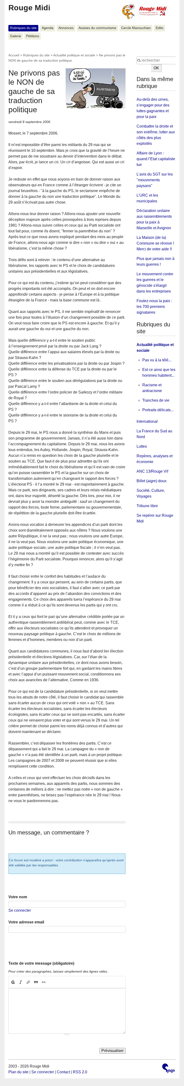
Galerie (15, 36)
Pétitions (32, 36)
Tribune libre (147, 506)
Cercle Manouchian (136, 28)
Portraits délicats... (157, 410)
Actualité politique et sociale (74, 55)
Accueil (13, 55)
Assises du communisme (97, 28)
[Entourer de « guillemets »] (43, 982)
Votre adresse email (26, 922)
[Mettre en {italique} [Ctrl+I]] (20, 982)
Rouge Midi (29, 7)
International (147, 421)
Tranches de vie (155, 400)
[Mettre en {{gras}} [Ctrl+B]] (13, 982)
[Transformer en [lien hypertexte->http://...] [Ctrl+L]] (28, 982)
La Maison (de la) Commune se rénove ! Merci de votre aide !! (155, 243)
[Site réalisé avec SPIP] (168, 1068)
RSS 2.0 (80, 1072)
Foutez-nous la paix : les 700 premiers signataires (154, 306)
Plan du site (18, 1072)
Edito (159, 28)
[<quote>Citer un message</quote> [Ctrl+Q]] (36, 982)
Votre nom (17, 897)
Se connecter (19, 910)
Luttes (142, 446)
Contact (63, 1072)
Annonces (66, 28)
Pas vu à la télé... (156, 360)
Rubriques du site (23, 28)
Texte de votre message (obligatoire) (41, 963)
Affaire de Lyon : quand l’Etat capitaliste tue (156, 159)
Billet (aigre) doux (152, 481)
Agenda (47, 28)
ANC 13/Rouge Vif (152, 471)
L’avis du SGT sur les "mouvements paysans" (155, 180)
